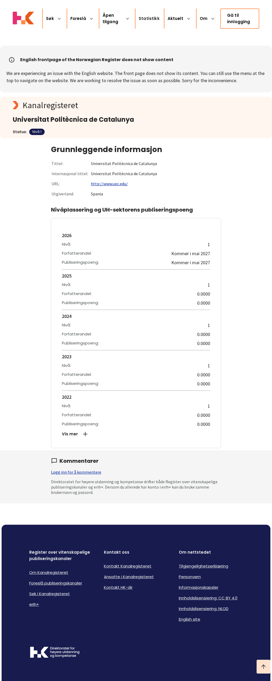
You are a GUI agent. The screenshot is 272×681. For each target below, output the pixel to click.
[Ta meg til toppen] (263, 667)
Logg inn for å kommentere (76, 472)
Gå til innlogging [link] (238, 18)
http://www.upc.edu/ (109, 183)
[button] (136, 434)
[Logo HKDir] (54, 653)
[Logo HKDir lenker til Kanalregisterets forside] (23, 19)
